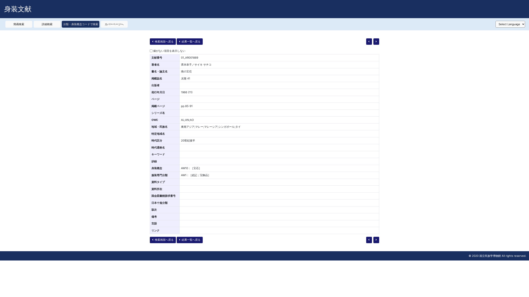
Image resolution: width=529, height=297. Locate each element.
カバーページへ (114, 24)
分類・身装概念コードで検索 (80, 24)
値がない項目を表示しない (169, 50)
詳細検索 (47, 24)
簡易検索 (18, 24)
